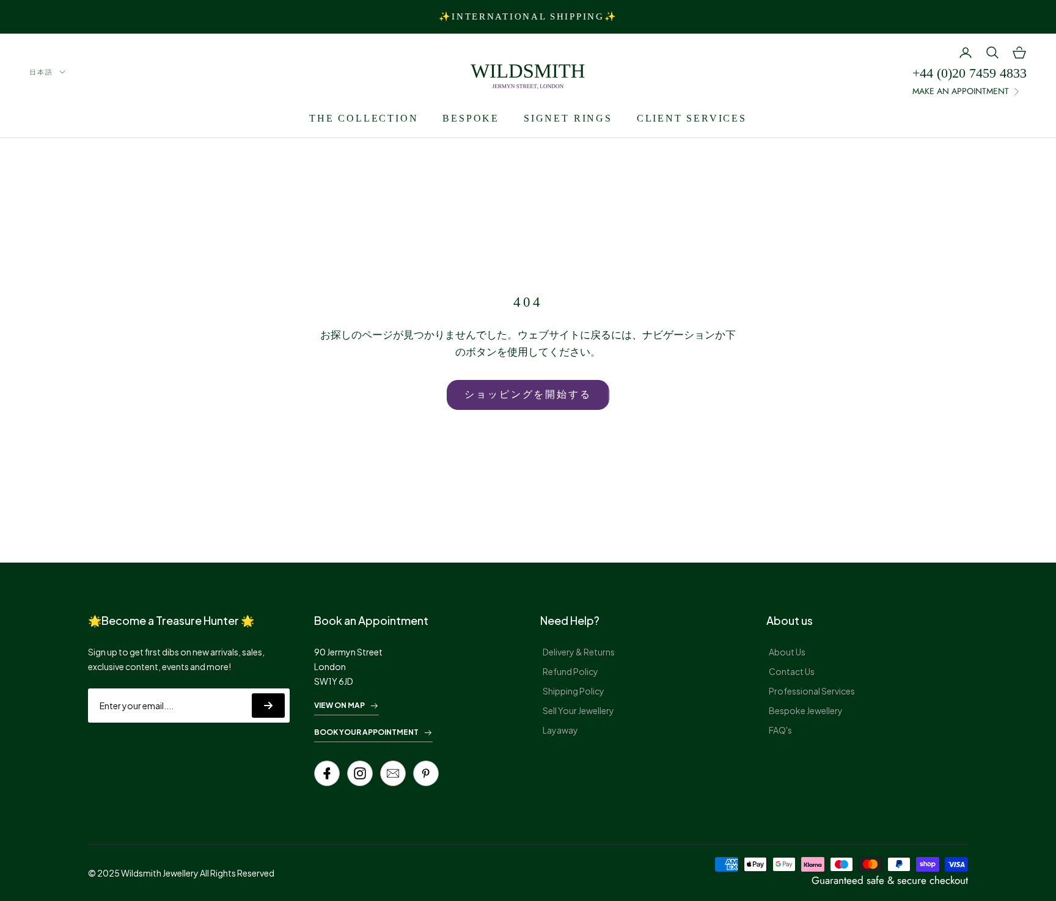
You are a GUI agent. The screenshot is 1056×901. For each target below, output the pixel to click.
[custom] (360, 773)
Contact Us (792, 671)
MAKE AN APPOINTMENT (960, 91)
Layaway (560, 729)
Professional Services (812, 690)
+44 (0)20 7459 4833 (969, 73)
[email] (393, 773)
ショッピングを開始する (528, 394)
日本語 (41, 72)
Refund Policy (570, 671)
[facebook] (327, 773)
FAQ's (780, 729)
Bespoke (470, 118)
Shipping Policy (573, 690)
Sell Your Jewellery (578, 710)
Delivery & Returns (579, 651)
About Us (787, 651)
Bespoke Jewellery (806, 710)
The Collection (363, 118)
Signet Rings (568, 118)
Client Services (692, 118)
